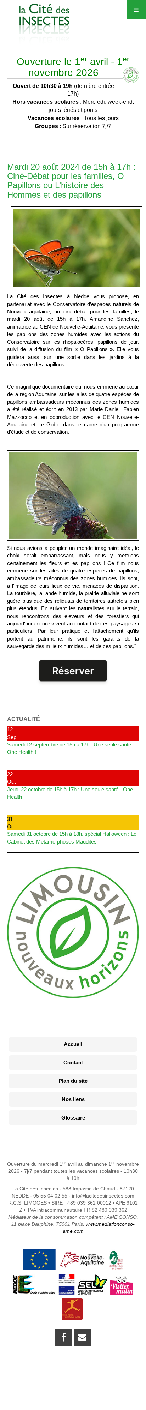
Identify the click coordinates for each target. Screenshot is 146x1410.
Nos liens (73, 1099)
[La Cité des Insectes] (44, 13)
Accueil (73, 1044)
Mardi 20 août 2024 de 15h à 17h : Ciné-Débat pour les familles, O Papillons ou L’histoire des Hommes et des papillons (71, 180)
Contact (73, 1063)
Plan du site (73, 1081)
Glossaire (73, 1118)
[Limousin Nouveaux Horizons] (73, 932)
